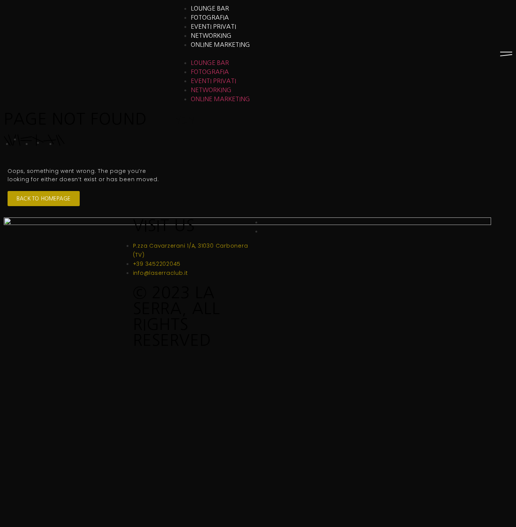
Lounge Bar (210, 8)
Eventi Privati (213, 26)
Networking (211, 35)
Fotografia (210, 17)
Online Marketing (220, 45)
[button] (258, 53)
